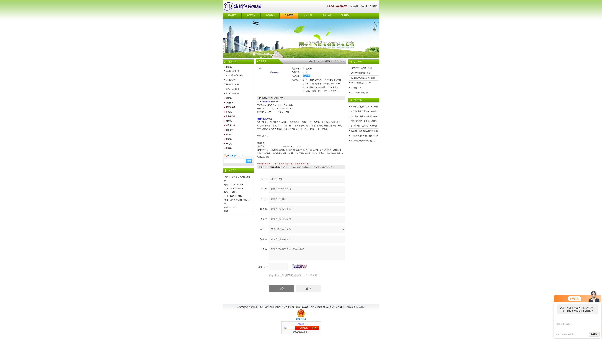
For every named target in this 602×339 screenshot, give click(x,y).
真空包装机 (230, 107)
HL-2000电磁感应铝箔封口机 (363, 78)
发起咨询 (594, 334)
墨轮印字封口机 (232, 89)
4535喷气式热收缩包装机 (361, 68)
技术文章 (308, 15)
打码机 (229, 112)
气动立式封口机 (232, 93)
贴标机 (229, 121)
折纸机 (229, 134)
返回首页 (361, 307)
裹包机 (297, 164)
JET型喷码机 (356, 88)
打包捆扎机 (230, 116)
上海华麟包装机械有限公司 (246, 6)
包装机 (281, 164)
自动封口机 (230, 80)
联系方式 (232, 62)
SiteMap (326, 307)
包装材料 (229, 130)
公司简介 (251, 15)
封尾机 (229, 139)
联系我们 (373, 6)
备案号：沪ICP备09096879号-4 (343, 307)
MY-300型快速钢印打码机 (361, 83)
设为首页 (363, 6)
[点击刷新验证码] (299, 266)
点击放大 (276, 72)
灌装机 (229, 98)
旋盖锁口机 (230, 125)
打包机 (275, 164)
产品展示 (289, 15)
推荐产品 (358, 62)
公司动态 (270, 15)
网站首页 (232, 15)
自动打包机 (289, 164)
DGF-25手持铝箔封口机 (360, 73)
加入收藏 (354, 6)
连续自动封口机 (232, 71)
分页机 (229, 144)
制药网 (301, 324)
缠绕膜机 (229, 103)
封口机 (229, 67)
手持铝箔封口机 (232, 84)
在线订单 (326, 15)
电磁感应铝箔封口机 (234, 75)
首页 (319, 61)
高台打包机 (305, 164)
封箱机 (229, 148)
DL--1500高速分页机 (359, 92)
